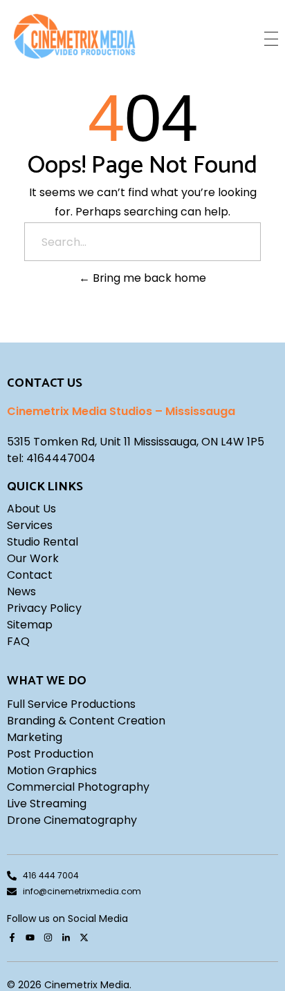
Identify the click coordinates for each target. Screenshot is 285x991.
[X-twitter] (84, 938)
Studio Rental (42, 542)
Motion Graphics (52, 770)
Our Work (33, 558)
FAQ (18, 641)
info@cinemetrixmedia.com (82, 891)
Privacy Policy (44, 608)
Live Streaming (46, 803)
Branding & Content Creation (86, 721)
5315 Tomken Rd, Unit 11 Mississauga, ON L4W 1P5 (135, 442)
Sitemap (30, 625)
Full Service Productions (71, 704)
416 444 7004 (51, 875)
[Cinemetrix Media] (75, 36)
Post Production (50, 754)
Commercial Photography (78, 787)
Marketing (34, 737)
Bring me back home (148, 278)
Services (30, 525)
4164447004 (60, 458)
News (21, 591)
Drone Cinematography (72, 820)
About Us (31, 509)
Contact (30, 575)
